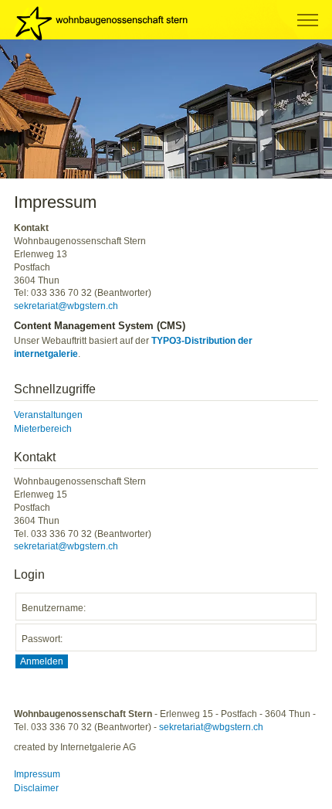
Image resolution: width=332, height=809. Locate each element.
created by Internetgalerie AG (75, 747)
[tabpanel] (166, 108)
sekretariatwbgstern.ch (66, 306)
